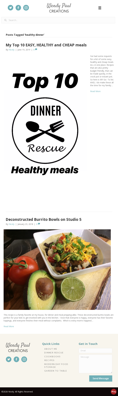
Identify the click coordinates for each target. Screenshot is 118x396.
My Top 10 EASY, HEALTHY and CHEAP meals (46, 45)
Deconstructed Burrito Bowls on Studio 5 (43, 219)
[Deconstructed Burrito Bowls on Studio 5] (57, 269)
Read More (95, 91)
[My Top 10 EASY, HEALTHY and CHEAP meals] (45, 128)
